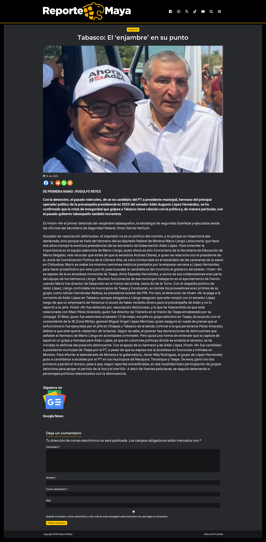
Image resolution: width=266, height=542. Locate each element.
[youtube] (203, 11)
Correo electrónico (57, 489)
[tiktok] (195, 11)
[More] (70, 183)
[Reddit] (58, 183)
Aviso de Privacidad (213, 534)
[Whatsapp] (64, 183)
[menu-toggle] (219, 11)
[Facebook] (46, 183)
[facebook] (170, 11)
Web (48, 500)
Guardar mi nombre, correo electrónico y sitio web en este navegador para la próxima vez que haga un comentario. (107, 516)
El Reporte (133, 29)
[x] (186, 11)
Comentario (53, 447)
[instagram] (178, 11)
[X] (52, 183)
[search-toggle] (211, 11)
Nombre (51, 477)
